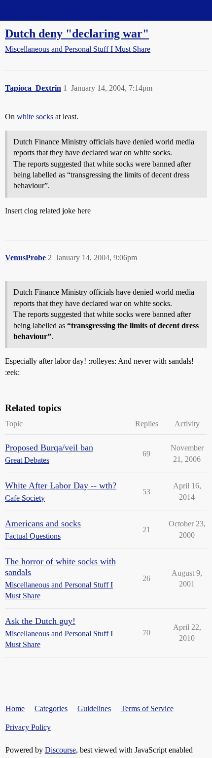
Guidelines (94, 708)
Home (15, 708)
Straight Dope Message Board (52, 10)
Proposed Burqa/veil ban (49, 447)
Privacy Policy (28, 727)
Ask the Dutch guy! (40, 621)
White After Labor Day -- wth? (60, 485)
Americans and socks (43, 523)
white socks (35, 116)
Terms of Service (147, 708)
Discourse (60, 750)
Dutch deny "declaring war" (77, 33)
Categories (51, 708)
